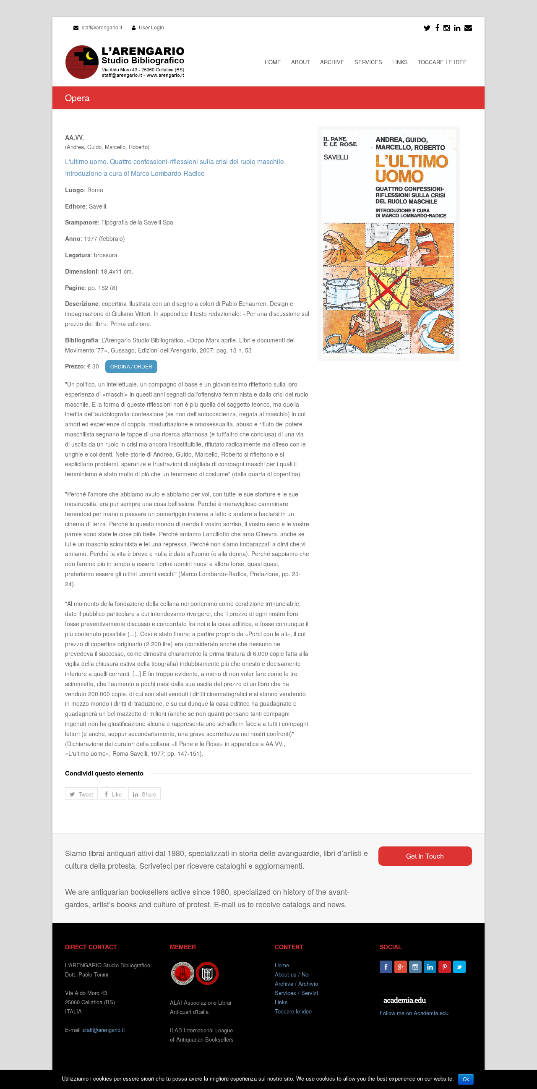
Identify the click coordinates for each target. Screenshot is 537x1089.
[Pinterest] (444, 967)
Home (282, 965)
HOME (273, 62)
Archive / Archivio (296, 983)
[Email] (468, 27)
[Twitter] (427, 27)
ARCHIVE (332, 62)
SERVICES (368, 62)
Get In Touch (425, 856)
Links (281, 1002)
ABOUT (300, 62)
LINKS (400, 62)
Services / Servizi (296, 993)
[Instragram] (446, 27)
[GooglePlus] (400, 967)
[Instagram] (415, 967)
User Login (151, 27)
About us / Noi (292, 974)
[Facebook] (437, 27)
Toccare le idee (293, 1011)
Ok (466, 1079)
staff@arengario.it (103, 1030)
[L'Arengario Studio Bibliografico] (124, 62)
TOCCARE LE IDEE (442, 62)
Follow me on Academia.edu (414, 1013)
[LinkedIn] (457, 27)
